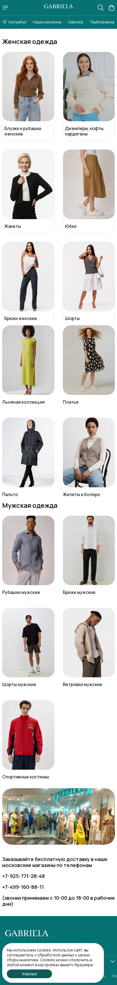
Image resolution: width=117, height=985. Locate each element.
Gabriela (75, 22)
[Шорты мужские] (28, 642)
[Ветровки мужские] (89, 642)
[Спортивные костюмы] (28, 734)
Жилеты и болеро (81, 494)
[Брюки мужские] (89, 550)
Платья (70, 402)
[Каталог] (5, 7)
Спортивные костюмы (25, 776)
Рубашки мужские (21, 592)
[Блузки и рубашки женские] (28, 86)
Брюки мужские (79, 592)
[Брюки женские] (28, 276)
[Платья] (89, 360)
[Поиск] (100, 7)
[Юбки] (89, 184)
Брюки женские (20, 318)
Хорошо (29, 973)
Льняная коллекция (23, 402)
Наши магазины (47, 22)
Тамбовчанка (102, 22)
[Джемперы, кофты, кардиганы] (89, 86)
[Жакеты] (28, 184)
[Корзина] (111, 7)
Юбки (70, 226)
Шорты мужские (19, 684)
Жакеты (12, 226)
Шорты (72, 318)
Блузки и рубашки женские (22, 131)
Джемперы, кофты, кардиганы (84, 131)
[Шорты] (89, 276)
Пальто (10, 494)
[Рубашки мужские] (28, 550)
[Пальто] (28, 452)
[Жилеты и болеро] (89, 452)
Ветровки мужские (82, 684)
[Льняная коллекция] (28, 360)
